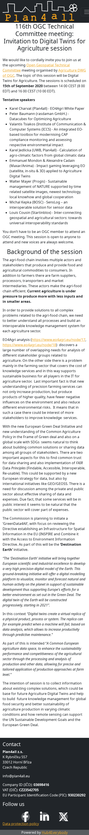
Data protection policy (21, 823)
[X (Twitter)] (63, 816)
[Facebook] (25, 816)
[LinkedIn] (44, 816)
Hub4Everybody (55, 832)
